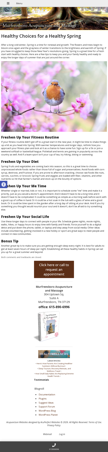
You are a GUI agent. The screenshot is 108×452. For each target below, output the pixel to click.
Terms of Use (94, 422)
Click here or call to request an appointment (54, 269)
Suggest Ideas (46, 402)
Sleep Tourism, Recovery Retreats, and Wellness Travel (54, 369)
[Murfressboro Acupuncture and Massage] (54, 18)
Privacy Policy (53, 425)
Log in (62, 434)
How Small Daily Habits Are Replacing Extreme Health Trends (54, 374)
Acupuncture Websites (17, 422)
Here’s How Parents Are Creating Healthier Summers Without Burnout (54, 364)
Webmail (47, 434)
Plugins (43, 398)
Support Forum (47, 406)
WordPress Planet (48, 414)
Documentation (47, 394)
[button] (3, 184)
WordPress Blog (47, 410)
